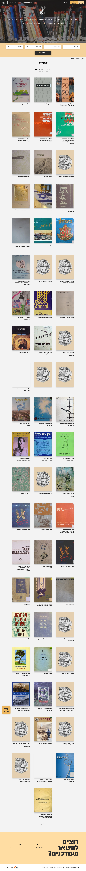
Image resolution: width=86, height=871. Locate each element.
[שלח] (11, 847)
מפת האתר (45, 867)
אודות (51, 867)
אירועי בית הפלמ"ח (59, 19)
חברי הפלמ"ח (24, 19)
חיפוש (43, 52)
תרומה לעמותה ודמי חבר (74, 3)
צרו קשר (11, 2)
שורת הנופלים (13, 19)
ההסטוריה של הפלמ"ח (45, 19)
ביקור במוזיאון (81, 3)
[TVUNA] (15, 867)
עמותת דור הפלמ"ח (27, 2)
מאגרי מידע (33, 19)
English (4, 2)
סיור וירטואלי (18, 2)
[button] (33, 47)
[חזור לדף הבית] (83, 59)
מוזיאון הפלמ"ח (72, 19)
